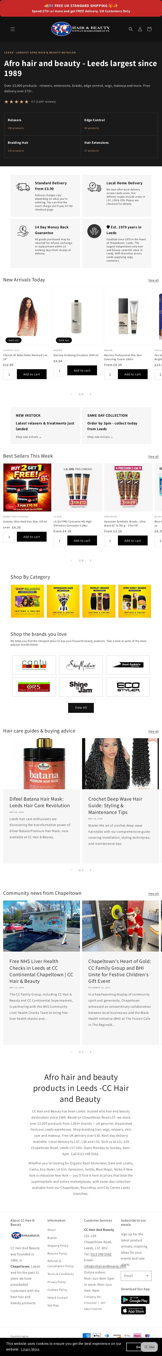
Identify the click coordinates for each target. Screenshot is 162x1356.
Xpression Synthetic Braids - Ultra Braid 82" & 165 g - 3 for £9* (125, 523)
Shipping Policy (57, 1246)
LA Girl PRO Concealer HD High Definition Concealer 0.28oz (73, 523)
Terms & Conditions (60, 1274)
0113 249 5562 (101, 1254)
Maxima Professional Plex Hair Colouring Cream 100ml (123, 357)
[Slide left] (71, 394)
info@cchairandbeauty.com (105, 1266)
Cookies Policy (57, 1290)
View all (153, 280)
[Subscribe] (146, 1275)
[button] (12, 29)
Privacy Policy (56, 1282)
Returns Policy (57, 1253)
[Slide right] (90, 394)
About (51, 1230)
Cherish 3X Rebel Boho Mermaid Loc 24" (25, 357)
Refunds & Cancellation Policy (60, 1263)
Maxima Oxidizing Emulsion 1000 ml (76, 355)
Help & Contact (57, 1297)
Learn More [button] (30, 1349)
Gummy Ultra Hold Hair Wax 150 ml (25, 521)
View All (81, 707)
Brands (52, 1238)
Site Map (53, 1305)
